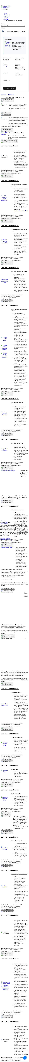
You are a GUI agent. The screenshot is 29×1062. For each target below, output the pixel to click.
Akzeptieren (2, 538)
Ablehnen (8, 538)
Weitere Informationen (5, 539)
